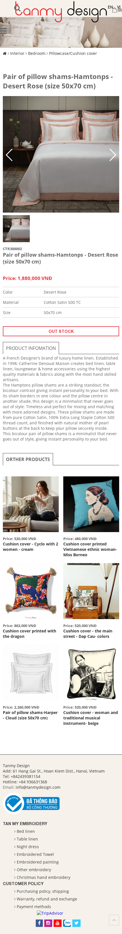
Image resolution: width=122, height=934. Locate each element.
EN (110, 7)
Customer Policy (23, 883)
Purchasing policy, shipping (43, 891)
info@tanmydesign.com (38, 787)
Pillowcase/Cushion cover (73, 53)
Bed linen (26, 831)
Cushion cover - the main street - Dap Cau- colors (87, 633)
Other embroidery (34, 869)
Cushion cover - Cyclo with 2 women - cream (30, 546)
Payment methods (34, 906)
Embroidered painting (38, 862)
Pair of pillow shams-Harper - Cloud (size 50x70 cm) (30, 715)
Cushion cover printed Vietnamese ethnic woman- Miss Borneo (90, 549)
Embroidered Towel (35, 854)
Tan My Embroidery (25, 823)
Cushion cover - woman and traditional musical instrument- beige (90, 718)
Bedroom (36, 53)
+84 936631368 (33, 781)
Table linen (27, 839)
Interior (17, 53)
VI (119, 7)
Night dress (28, 846)
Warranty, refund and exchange (47, 899)
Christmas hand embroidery (43, 877)
